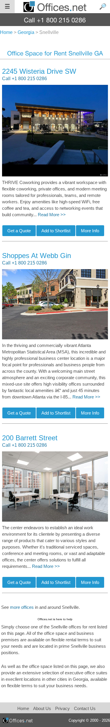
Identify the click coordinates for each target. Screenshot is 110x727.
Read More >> (52, 214)
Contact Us (85, 708)
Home (23, 708)
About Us (42, 708)
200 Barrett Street (29, 438)
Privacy (63, 708)
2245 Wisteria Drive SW (39, 71)
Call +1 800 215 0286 (24, 78)
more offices (22, 607)
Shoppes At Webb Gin (36, 255)
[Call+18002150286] (55, 19)
